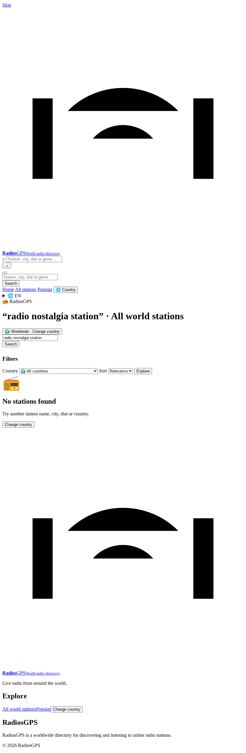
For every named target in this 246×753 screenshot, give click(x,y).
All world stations (19, 709)
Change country (18, 424)
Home (8, 289)
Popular (45, 289)
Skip (6, 5)
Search (11, 283)
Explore (143, 371)
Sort (103, 370)
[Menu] (4, 273)
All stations (25, 289)
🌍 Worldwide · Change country (32, 331)
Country (10, 370)
